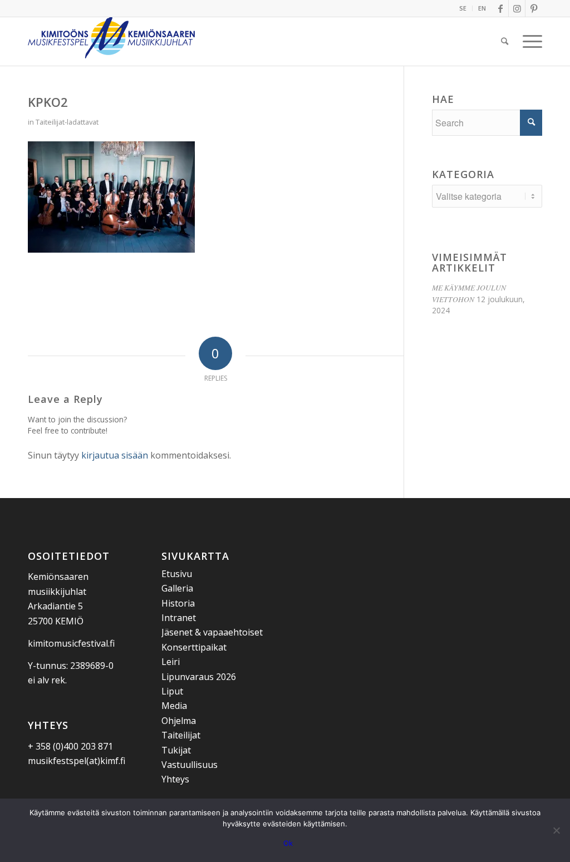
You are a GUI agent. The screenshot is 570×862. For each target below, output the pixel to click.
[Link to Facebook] (500, 8)
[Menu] (528, 41)
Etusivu (176, 574)
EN (482, 8)
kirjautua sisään (114, 455)
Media (174, 706)
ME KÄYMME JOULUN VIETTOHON (469, 293)
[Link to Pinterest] (533, 8)
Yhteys (175, 779)
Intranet (178, 618)
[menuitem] (463, 8)
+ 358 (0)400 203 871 (70, 746)
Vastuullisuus (189, 764)
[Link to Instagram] (517, 8)
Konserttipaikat (194, 647)
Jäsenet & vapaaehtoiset (212, 632)
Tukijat (176, 750)
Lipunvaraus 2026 (198, 677)
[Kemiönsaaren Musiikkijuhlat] (111, 41)
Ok (288, 843)
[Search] (504, 41)
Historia (178, 603)
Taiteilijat (180, 735)
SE (462, 8)
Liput (172, 691)
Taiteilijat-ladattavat (67, 122)
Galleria (177, 588)
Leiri (170, 662)
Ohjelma (178, 721)
